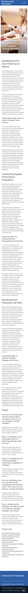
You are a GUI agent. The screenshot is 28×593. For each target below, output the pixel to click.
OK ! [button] (24, 590)
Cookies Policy (16, 590)
